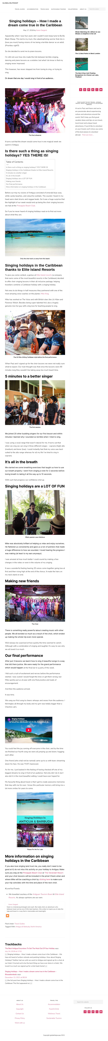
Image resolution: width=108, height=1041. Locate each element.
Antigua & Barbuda (23, 927)
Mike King (45, 293)
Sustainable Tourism (54, 1018)
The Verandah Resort (54, 873)
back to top (105, 1038)
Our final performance (14, 184)
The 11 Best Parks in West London (87, 53)
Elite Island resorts (44, 275)
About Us (19, 1004)
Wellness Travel (54, 1013)
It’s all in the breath (13, 176)
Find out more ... (88, 135)
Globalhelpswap (10, 3)
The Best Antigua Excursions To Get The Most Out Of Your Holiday (30, 948)
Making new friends (13, 181)
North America (36, 927)
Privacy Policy (20, 1018)
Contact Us (20, 1013)
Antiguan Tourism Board (42, 894)
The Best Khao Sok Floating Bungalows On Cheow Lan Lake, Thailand (87, 75)
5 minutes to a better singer (16, 173)
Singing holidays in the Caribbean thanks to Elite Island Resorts (29, 170)
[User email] (7, 915)
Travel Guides (20, 924)
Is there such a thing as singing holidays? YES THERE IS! (27, 167)
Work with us (20, 1023)
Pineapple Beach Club (26, 205)
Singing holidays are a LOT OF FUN (19, 178)
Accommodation (54, 1004)
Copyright (19, 1009)
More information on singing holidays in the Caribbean (26, 187)
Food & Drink (54, 1009)
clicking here (44, 879)
